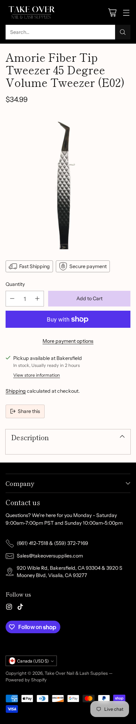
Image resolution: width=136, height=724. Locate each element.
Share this (29, 411)
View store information (36, 375)
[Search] (122, 32)
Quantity (15, 284)
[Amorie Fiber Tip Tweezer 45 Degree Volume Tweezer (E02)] (68, 181)
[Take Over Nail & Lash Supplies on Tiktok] (20, 608)
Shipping (16, 391)
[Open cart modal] (112, 12)
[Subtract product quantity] (12, 298)
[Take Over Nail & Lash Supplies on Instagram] (9, 608)
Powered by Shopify (26, 679)
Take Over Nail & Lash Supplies (76, 673)
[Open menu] (126, 12)
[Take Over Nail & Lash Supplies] (32, 12)
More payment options (68, 341)
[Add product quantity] (37, 298)
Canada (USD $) (33, 661)
